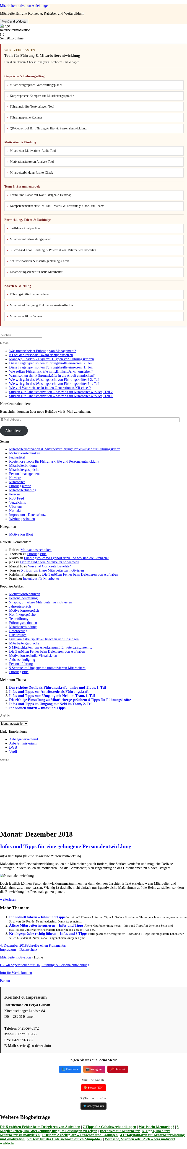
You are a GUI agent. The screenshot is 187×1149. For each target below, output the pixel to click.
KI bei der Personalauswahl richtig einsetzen (41, 355)
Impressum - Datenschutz (27, 515)
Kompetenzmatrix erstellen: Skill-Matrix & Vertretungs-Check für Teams (57, 206)
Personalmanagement (24, 474)
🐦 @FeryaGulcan (93, 1106)
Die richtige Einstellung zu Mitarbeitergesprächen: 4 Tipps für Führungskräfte (70, 700)
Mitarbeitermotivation (15, 957)
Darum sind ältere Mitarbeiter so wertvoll (49, 562)
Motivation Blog (21, 534)
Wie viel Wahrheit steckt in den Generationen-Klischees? (50, 388)
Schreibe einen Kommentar (46, 945)
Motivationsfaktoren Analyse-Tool (32, 161)
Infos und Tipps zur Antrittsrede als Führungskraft (48, 691)
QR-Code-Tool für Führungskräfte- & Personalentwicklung (48, 128)
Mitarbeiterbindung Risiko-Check (31, 172)
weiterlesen (8, 899)
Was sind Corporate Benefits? (49, 566)
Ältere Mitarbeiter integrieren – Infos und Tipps (46, 925)
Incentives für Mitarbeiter (41, 578)
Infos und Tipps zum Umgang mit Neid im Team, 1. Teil (52, 696)
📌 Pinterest (117, 1069)
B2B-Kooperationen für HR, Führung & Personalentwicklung (44, 965)
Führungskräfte (20, 486)
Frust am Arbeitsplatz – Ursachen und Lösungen (80, 1135)
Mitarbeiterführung (22, 490)
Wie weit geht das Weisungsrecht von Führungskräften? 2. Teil (54, 379)
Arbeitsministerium (22, 743)
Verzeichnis (17, 502)
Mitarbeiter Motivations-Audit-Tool (33, 150)
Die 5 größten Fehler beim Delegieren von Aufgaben (80, 574)
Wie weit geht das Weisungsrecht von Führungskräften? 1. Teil (54, 384)
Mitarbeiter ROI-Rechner (26, 316)
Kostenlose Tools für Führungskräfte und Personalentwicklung (54, 461)
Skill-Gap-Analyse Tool (25, 228)
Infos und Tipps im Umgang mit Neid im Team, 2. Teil (50, 704)
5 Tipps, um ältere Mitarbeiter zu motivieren (52, 570)
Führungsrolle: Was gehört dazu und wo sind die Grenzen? (66, 558)
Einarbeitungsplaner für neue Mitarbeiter (36, 272)
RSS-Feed (16, 498)
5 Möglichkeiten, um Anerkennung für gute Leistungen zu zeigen (89, 1129)
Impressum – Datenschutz (18, 949)
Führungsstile (37, 554)
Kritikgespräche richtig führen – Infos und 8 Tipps (48, 933)
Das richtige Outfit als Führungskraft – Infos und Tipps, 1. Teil (57, 687)
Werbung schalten (22, 519)
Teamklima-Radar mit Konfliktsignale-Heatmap (40, 195)
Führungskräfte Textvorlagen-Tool (32, 106)
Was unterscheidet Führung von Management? (42, 351)
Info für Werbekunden (16, 973)
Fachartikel (17, 457)
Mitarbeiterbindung (23, 465)
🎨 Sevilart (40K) (93, 1087)
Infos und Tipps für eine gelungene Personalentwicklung (65, 846)
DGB (13, 747)
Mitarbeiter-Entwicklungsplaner (30, 239)
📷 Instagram (94, 1069)
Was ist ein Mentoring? (156, 1127)
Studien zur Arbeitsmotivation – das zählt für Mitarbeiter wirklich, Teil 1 (61, 396)
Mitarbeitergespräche (24, 469)
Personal (15, 494)
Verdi (13, 751)
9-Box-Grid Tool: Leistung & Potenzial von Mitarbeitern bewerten (53, 250)
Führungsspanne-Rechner (26, 117)
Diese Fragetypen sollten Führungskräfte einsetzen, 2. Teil (51, 363)
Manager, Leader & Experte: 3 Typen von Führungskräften (51, 359)
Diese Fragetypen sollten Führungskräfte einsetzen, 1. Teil (51, 367)
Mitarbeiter (17, 482)
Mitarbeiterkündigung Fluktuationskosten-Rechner (42, 305)
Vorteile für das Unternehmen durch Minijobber (64, 1139)
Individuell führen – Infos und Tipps (37, 708)
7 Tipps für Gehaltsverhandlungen (109, 1127)
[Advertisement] (93, 793)
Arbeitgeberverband (23, 739)
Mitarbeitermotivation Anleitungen (24, 6)
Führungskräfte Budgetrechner (29, 294)
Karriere (15, 478)
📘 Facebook (70, 1069)
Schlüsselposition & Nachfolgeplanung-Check (39, 261)
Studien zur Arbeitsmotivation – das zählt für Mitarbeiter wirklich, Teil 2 (61, 392)
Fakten (5, 980)
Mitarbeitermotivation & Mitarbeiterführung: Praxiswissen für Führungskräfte (64, 449)
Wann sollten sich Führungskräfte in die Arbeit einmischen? (52, 375)
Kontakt (15, 511)
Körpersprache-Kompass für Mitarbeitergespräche (42, 96)
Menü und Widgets (14, 21)
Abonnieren (13, 431)
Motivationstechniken (24, 453)
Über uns (15, 506)
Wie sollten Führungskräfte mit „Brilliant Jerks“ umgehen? (51, 371)
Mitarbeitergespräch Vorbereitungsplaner (36, 85)
